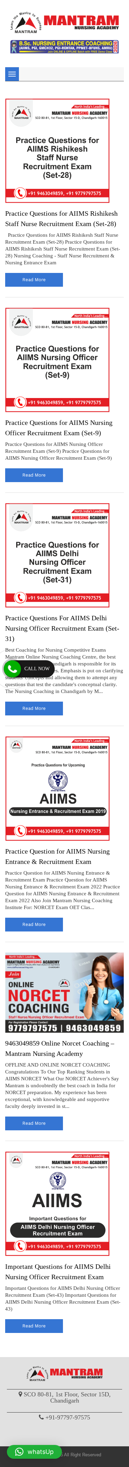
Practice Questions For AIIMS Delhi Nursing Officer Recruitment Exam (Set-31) (62, 628)
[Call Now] (12, 669)
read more (34, 279)
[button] (34, 1452)
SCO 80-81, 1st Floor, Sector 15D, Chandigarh (67, 1397)
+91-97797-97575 (67, 1417)
